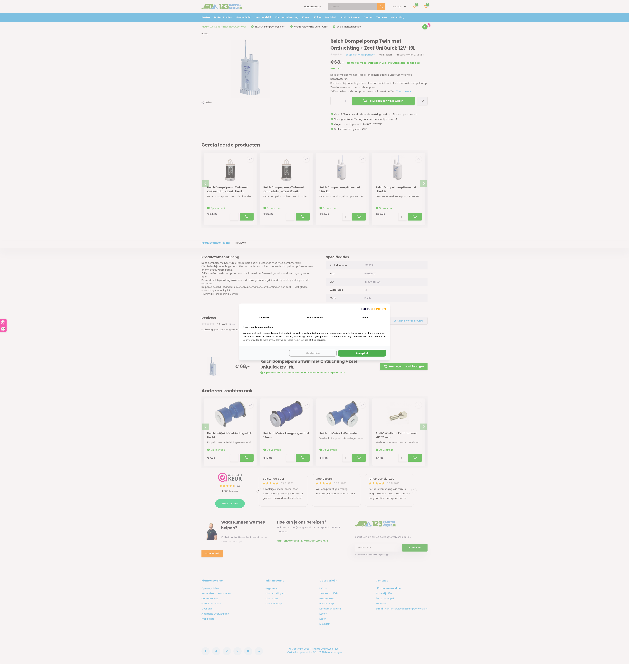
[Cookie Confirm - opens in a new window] (373, 308)
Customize (313, 353)
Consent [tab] (264, 317)
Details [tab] (365, 317)
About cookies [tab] (314, 317)
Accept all (362, 353)
